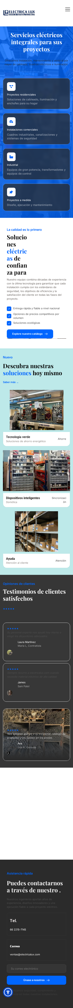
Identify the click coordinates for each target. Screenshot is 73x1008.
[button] (67, 9)
